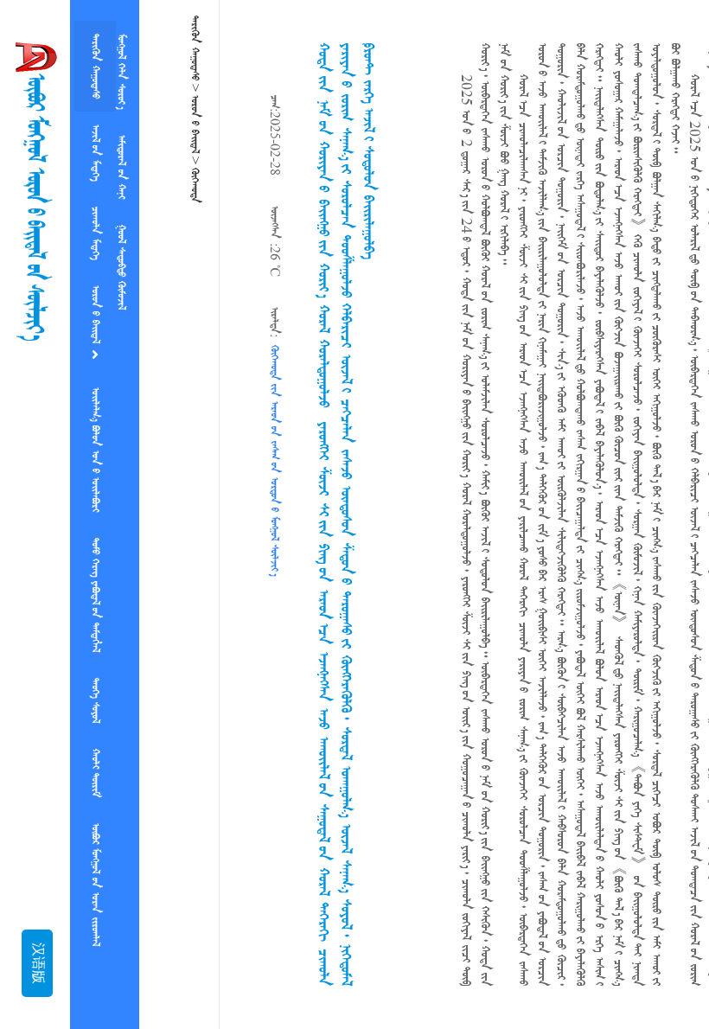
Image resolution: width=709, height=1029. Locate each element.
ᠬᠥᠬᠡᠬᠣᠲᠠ (194, 185)
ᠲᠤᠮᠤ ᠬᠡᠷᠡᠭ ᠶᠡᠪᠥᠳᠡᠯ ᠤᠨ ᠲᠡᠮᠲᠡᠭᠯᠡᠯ (95, 557)
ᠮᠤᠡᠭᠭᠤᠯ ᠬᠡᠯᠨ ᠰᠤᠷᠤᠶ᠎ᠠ (95, 943)
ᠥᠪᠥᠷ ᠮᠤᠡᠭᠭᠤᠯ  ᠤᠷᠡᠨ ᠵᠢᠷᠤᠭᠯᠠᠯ (95, 825)
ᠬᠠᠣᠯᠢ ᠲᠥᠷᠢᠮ (95, 721)
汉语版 (37, 963)
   (121, 155)
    (95, 418)
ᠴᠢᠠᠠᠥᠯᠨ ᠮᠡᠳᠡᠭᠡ (95, 215)
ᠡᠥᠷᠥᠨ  (95, 292)
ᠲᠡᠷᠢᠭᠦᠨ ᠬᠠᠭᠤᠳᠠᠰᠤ (95, 62)
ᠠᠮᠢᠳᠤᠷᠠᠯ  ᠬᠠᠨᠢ (121, 62)
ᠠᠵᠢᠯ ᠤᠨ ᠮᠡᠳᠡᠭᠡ (95, 142)
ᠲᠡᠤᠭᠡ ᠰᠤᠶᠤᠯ (95, 655)
